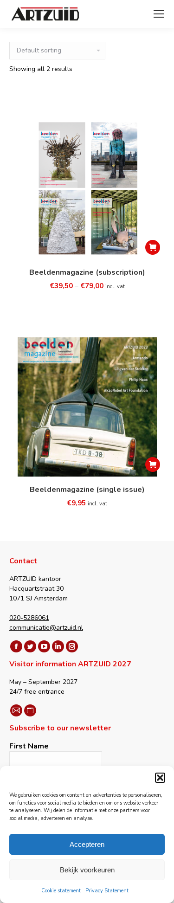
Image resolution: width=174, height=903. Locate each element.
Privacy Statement (107, 890)
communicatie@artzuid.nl (46, 627)
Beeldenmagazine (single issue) (87, 489)
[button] (160, 777)
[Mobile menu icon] (159, 14)
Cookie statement (61, 890)
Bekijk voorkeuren (87, 870)
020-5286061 (29, 617)
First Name (29, 746)
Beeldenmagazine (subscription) (87, 272)
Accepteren (87, 844)
